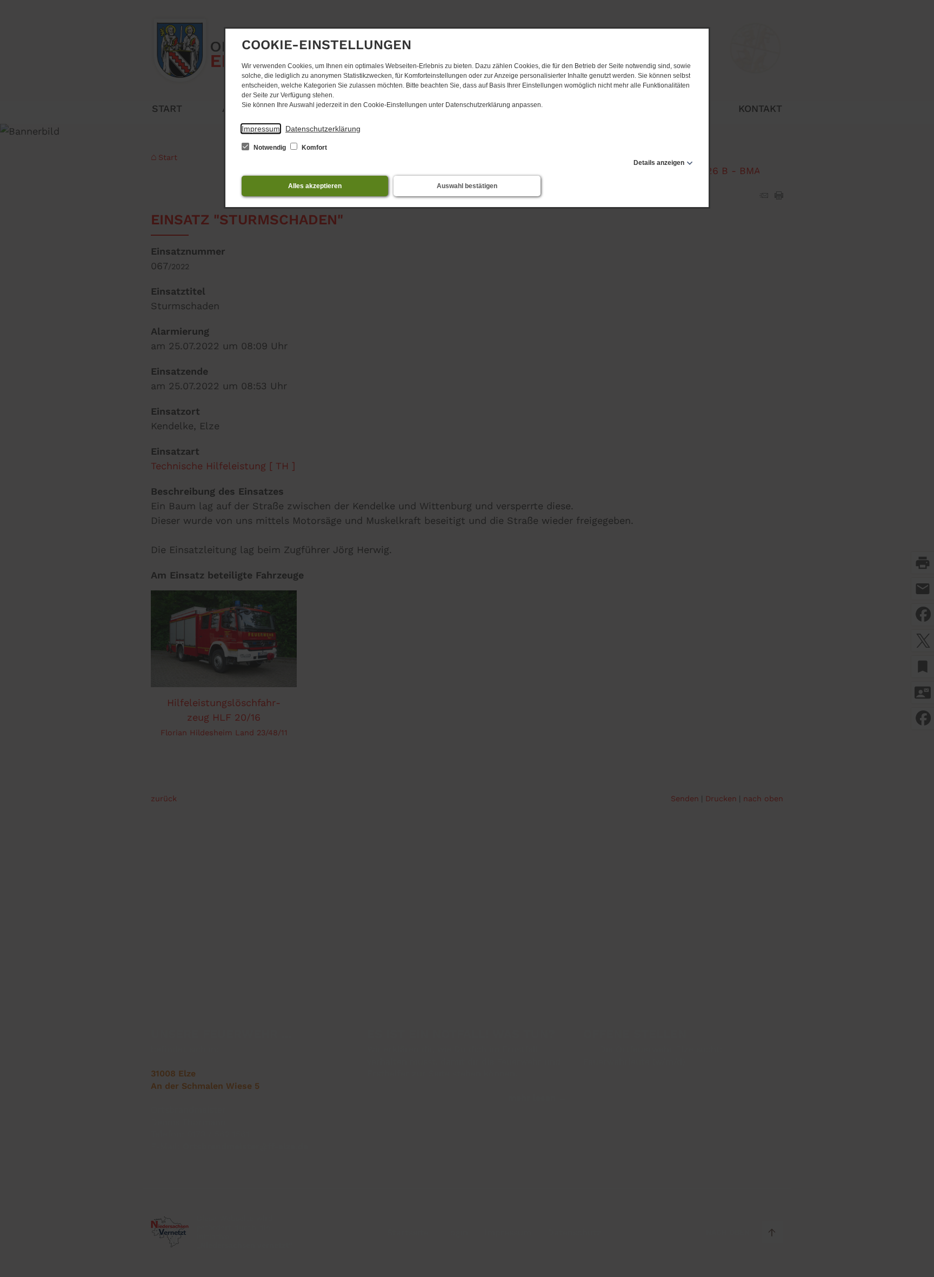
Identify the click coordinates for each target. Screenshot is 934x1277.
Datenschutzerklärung (323, 128)
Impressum (261, 128)
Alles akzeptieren (315, 186)
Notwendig (270, 147)
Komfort (313, 147)
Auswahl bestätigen (467, 186)
